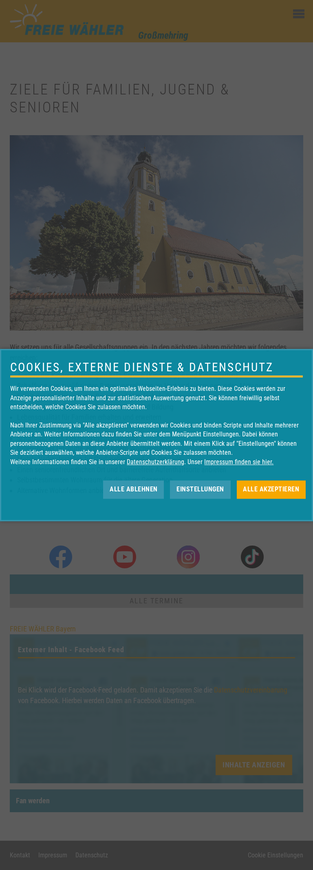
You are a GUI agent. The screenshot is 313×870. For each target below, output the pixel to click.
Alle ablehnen (134, 489)
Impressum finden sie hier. (238, 462)
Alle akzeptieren (271, 489)
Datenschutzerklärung (155, 462)
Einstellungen (200, 489)
